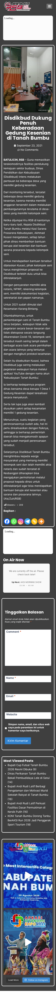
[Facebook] (7, 519)
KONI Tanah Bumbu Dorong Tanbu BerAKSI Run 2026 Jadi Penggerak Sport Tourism (29, 820)
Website (11, 714)
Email (11, 696)
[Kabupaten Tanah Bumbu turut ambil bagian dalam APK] (28, 942)
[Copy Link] (34, 519)
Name (11, 677)
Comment (13, 631)
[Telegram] (27, 519)
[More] (41, 519)
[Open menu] (49, 6)
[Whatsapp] (14, 519)
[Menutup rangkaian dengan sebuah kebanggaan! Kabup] (28, 875)
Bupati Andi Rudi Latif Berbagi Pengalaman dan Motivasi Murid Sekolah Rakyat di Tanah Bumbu (28, 790)
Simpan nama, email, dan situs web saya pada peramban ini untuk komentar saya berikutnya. (29, 727)
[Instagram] (21, 519)
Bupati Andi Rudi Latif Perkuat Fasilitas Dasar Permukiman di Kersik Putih (26, 807)
